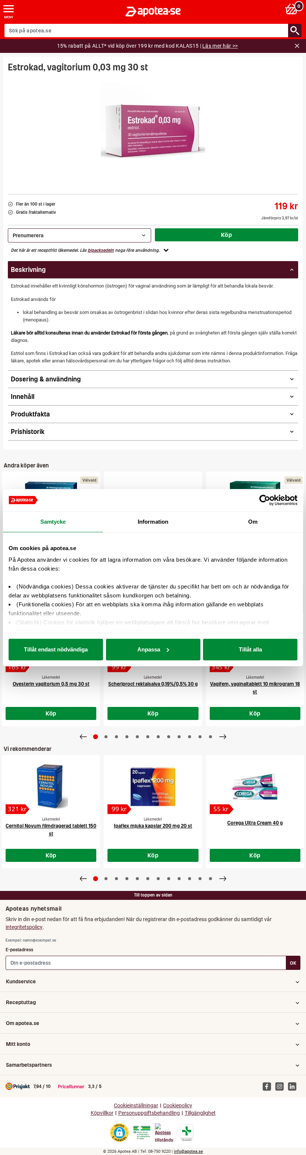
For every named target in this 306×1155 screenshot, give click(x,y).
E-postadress (19, 949)
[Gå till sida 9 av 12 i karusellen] (179, 736)
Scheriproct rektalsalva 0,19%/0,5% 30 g (153, 684)
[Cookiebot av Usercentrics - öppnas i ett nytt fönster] (264, 500)
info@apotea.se (188, 1151)
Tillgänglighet (200, 1113)
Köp (226, 234)
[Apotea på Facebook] (268, 1086)
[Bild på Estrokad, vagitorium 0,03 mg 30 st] (153, 131)
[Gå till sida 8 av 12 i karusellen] (168, 736)
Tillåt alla (250, 649)
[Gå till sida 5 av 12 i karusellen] (137, 736)
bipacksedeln (101, 250)
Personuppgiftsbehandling (149, 1113)
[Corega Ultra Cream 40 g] (255, 787)
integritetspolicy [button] (24, 927)
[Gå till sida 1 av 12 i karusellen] (96, 737)
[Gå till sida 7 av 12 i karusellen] (158, 736)
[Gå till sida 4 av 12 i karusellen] (126, 736)
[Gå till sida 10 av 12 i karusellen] (189, 736)
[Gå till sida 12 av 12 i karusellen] (210, 736)
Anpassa (148, 649)
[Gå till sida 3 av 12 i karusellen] (116, 736)
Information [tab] (153, 521)
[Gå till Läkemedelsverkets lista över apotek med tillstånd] (186, 1132)
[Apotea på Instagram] (281, 1086)
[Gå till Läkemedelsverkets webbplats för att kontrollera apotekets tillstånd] (141, 1132)
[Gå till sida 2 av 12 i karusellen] (106, 736)
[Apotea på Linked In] (294, 1086)
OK (293, 963)
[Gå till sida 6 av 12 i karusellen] (147, 736)
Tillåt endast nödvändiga (56, 649)
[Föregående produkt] (83, 736)
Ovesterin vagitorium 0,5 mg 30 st (51, 684)
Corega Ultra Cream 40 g (255, 823)
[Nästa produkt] (223, 736)
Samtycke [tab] (53, 521)
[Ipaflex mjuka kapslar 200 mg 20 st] (153, 787)
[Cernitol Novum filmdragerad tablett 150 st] (51, 787)
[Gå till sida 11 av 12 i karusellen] (200, 736)
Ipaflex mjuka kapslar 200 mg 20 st (153, 826)
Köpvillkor (102, 1113)
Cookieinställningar (136, 1105)
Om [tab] (252, 521)
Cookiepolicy (177, 1105)
